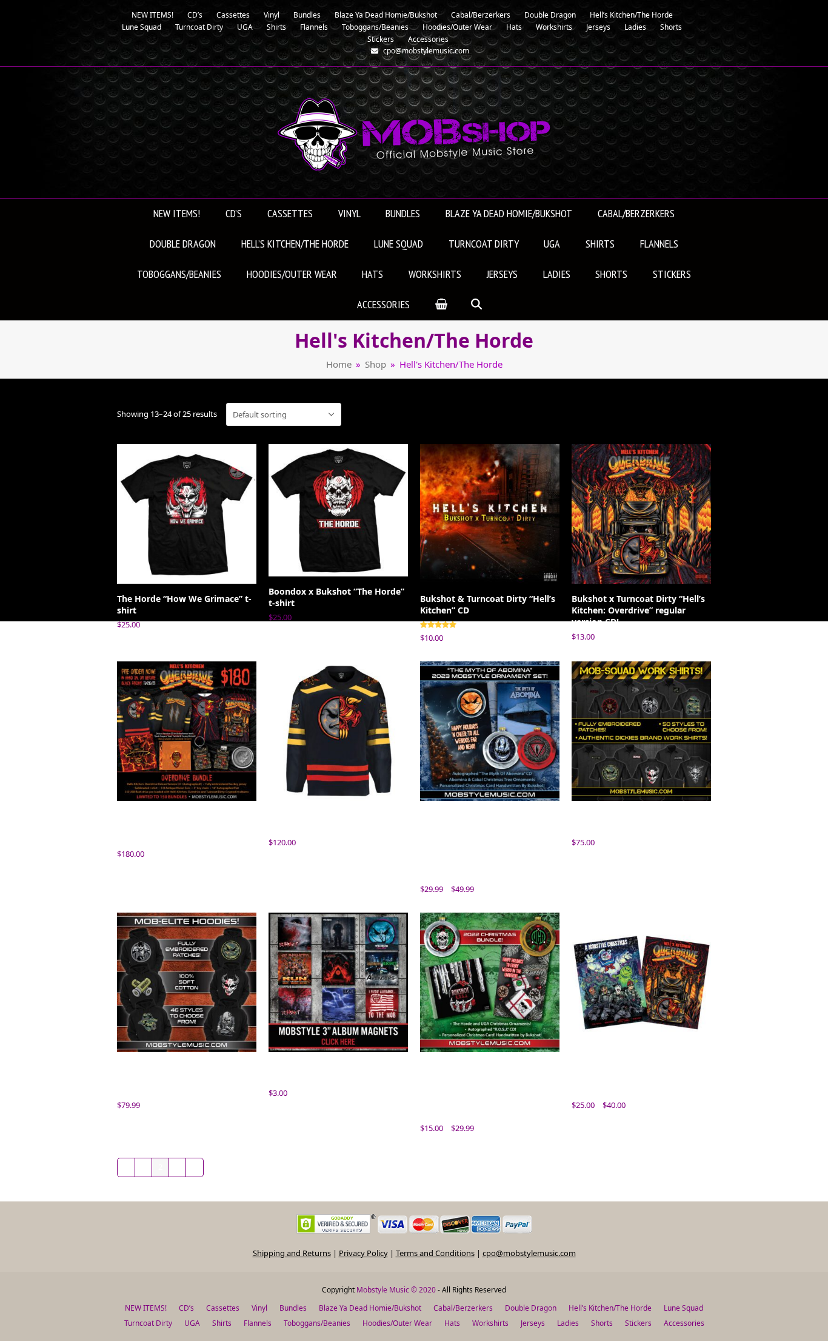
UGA (192, 1323)
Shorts (602, 1323)
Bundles (293, 1308)
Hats (452, 1323)
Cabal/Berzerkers (463, 1308)
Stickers (638, 1323)
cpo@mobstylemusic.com (529, 1253)
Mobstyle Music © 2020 (396, 1290)
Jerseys (533, 1323)
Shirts (222, 1323)
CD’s (186, 1308)
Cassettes (222, 1308)
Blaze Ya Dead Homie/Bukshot (370, 1308)
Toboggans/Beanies (317, 1323)
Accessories (684, 1323)
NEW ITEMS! (146, 1308)
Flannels (258, 1323)
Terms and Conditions (435, 1253)
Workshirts (490, 1323)
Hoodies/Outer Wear (397, 1323)
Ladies (568, 1323)
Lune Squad (683, 1308)
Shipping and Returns (292, 1253)
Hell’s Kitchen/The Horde (610, 1308)
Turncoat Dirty (148, 1323)
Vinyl (259, 1308)
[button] (441, 305)
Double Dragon (530, 1308)
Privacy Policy (363, 1253)
